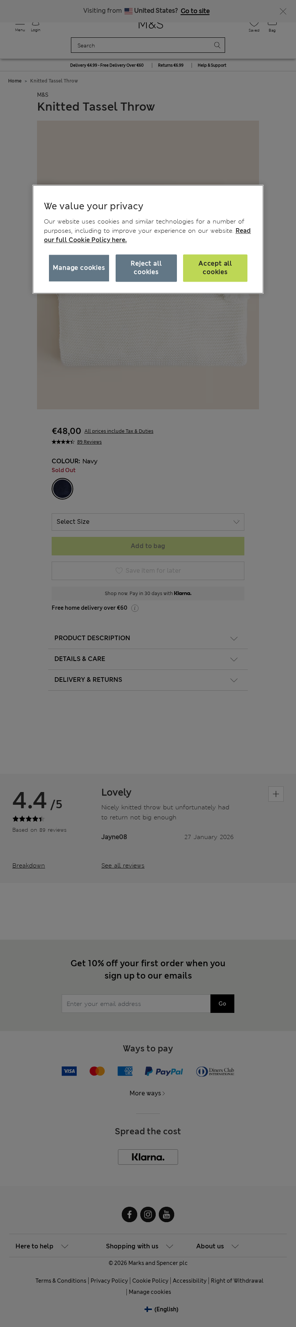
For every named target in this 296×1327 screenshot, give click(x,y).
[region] (148, 239)
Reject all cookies (146, 267)
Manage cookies (79, 268)
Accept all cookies (215, 267)
